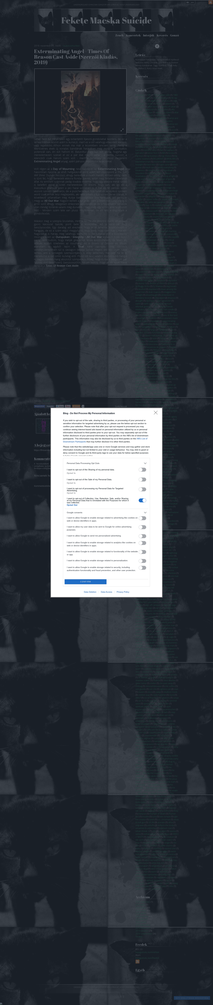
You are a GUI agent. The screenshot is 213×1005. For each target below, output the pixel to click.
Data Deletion (90, 592)
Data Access (106, 592)
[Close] (156, 413)
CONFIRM (85, 582)
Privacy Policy (123, 592)
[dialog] (106, 502)
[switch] (142, 470)
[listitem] (106, 463)
